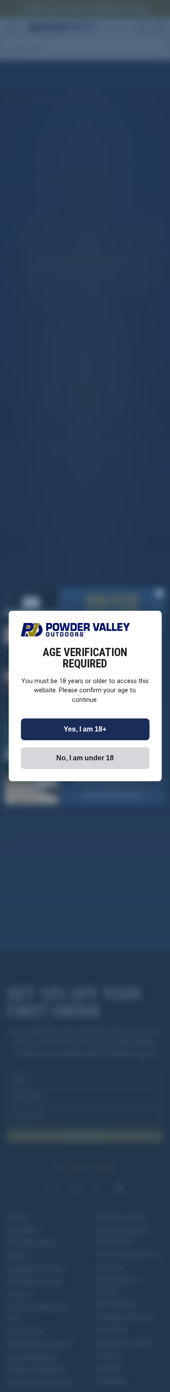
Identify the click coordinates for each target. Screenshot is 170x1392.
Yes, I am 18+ (85, 729)
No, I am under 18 (85, 758)
